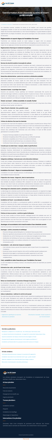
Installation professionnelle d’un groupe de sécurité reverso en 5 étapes (20, 342)
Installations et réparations (7, 24)
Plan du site (26, 439)
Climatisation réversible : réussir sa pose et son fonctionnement (39, 315)
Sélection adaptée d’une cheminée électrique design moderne (18, 359)
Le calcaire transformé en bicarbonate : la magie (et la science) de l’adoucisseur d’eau (23, 334)
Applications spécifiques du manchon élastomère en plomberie (11, 315)
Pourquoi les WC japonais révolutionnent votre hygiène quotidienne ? (19, 339)
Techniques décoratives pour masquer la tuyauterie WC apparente (19, 354)
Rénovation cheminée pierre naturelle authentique (15, 362)
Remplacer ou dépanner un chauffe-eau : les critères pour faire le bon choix (21, 331)
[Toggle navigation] (49, 3)
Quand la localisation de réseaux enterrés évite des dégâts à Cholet (19, 336)
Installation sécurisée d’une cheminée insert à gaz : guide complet (19, 357)
